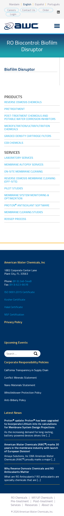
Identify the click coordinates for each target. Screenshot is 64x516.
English (27, 4)
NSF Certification (14, 314)
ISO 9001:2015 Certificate (19, 292)
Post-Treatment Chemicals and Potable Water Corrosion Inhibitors (29, 117)
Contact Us (28, 10)
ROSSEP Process (15, 219)
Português (53, 4)
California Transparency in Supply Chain (26, 370)
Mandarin (14, 4)
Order (46, 10)
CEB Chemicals (13, 143)
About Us (47, 505)
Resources (31, 505)
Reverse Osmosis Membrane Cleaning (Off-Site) (29, 180)
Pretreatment (14, 109)
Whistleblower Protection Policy (22, 392)
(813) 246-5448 (22, 281)
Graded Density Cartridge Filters (27, 136)
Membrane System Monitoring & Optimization (26, 196)
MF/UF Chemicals (42, 498)
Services (16, 505)
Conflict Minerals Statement (20, 378)
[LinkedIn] (58, 12)
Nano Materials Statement (19, 385)
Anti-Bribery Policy (15, 400)
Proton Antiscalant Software (26, 205)
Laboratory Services (18, 158)
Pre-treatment (20, 501)
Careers (11, 10)
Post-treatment (43, 501)
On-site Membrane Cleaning (23, 171)
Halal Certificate (13, 307)
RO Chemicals (19, 498)
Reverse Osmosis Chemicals (23, 102)
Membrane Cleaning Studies (23, 212)
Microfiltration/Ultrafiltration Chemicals (27, 127)
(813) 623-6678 (18, 284)
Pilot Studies (13, 188)
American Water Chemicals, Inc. (21, 26)
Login (13, 14)
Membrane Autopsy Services (23, 164)
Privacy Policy (13, 322)
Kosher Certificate (14, 299)
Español (39, 4)
